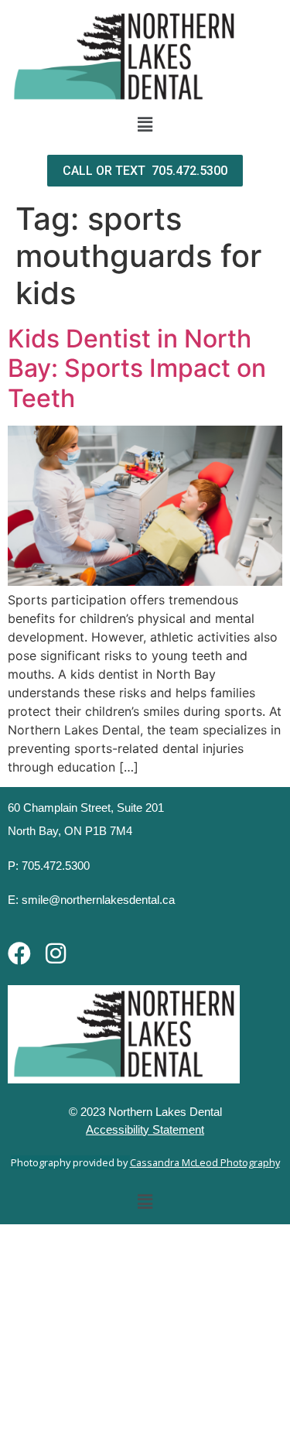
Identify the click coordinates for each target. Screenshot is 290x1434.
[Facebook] (19, 953)
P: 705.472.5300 (49, 865)
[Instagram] (55, 953)
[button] (144, 124)
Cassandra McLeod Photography (205, 1162)
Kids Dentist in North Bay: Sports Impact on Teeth (137, 368)
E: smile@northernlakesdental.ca (91, 899)
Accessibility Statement (145, 1129)
